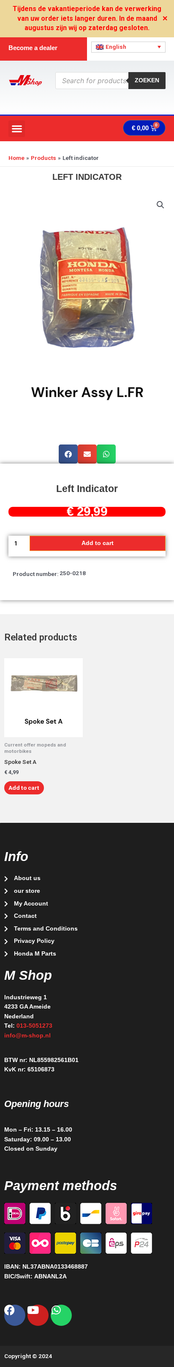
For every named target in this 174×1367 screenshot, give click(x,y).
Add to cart (98, 543)
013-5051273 (34, 1026)
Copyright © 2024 (28, 1356)
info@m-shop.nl (27, 1035)
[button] (16, 128)
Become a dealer (32, 47)
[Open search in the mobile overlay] (110, 80)
